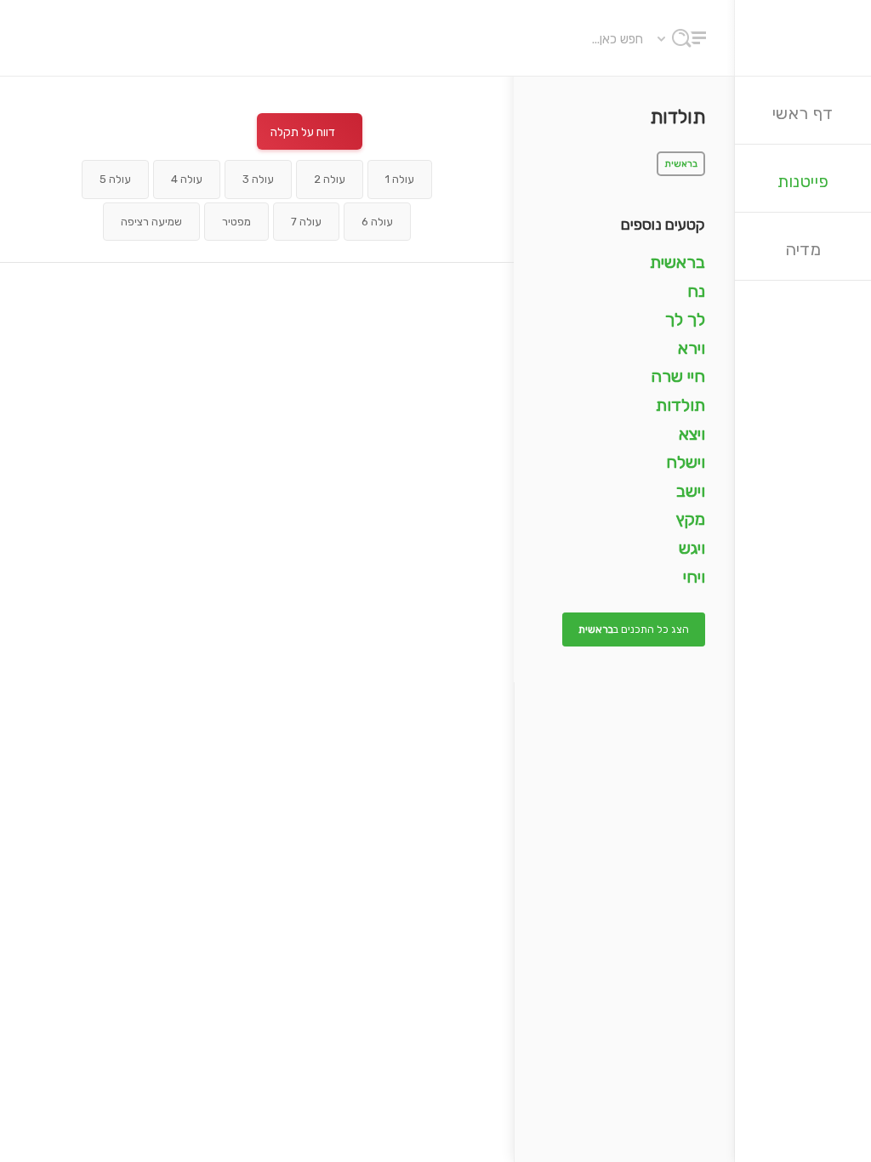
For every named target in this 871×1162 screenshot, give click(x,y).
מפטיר (236, 221)
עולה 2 (329, 179)
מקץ (690, 519)
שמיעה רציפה (151, 221)
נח (696, 291)
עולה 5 (115, 179)
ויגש (692, 548)
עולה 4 (186, 179)
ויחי (694, 577)
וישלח (685, 462)
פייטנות (803, 181)
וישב (690, 491)
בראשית (680, 163)
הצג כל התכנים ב (633, 629)
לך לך (685, 319)
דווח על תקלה (302, 132)
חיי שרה (678, 376)
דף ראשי (803, 113)
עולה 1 (399, 179)
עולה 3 (258, 179)
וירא (691, 348)
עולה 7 (306, 221)
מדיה (803, 249)
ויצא (692, 434)
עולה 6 (377, 221)
